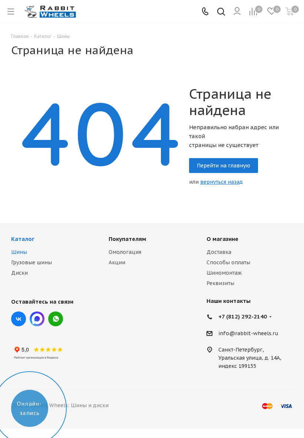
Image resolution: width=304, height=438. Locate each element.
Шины (19, 252)
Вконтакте (18, 318)
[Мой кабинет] (237, 11)
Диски (19, 272)
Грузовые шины (31, 262)
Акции (117, 262)
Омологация (125, 252)
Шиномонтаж (224, 272)
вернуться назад (221, 182)
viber (55, 318)
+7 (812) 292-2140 (242, 316)
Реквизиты (220, 283)
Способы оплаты (228, 262)
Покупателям (127, 238)
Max (37, 318)
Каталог (22, 238)
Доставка (218, 252)
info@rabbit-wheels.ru (248, 333)
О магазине (222, 238)
